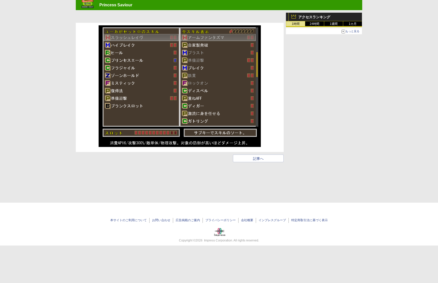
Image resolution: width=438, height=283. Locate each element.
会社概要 (247, 220)
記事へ (258, 159)
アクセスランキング (314, 17)
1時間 (296, 24)
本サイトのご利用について (128, 220)
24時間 (314, 24)
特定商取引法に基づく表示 (309, 220)
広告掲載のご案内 (188, 220)
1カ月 (353, 24)
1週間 (334, 24)
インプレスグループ (272, 220)
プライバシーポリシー (220, 220)
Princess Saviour (115, 5)
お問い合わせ (161, 220)
